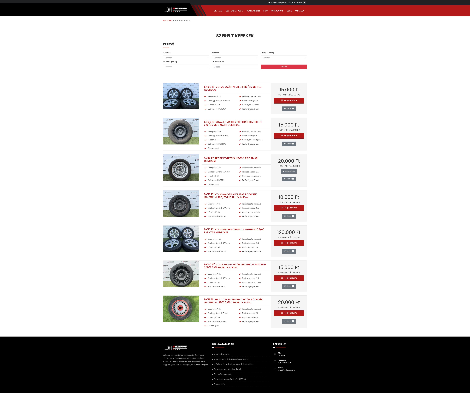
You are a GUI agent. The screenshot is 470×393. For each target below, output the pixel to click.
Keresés (284, 66)
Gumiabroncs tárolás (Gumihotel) (227, 369)
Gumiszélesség (267, 52)
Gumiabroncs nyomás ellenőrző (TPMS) (230, 379)
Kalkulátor (277, 11)
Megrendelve (289, 171)
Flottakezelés (219, 384)
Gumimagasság (170, 61)
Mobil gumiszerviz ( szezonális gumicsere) (231, 359)
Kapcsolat (300, 11)
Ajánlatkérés (253, 11)
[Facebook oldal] (304, 2)
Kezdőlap (167, 20)
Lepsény (281, 355)
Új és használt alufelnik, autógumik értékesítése (233, 364)
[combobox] (186, 57)
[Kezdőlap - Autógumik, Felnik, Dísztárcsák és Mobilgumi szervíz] (175, 10)
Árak (265, 11)
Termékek (217, 11)
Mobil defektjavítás (222, 354)
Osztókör (167, 52)
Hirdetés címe (218, 61)
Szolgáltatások (234, 11)
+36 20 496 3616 (296, 2)
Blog (289, 11)
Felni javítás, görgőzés (223, 374)
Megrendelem (290, 100)
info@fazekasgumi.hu (279, 2)
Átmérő (215, 52)
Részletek (288, 108)
